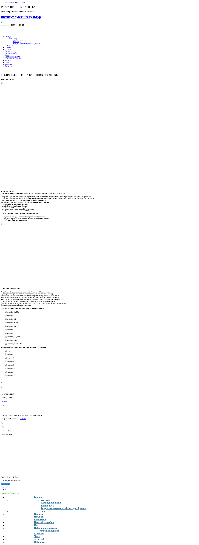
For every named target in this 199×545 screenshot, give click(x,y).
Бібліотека (8, 51)
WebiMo (23, 419)
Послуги (8, 49)
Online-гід (8, 66)
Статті (7, 55)
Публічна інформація (12, 57)
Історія (11, 45)
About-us (8, 60)
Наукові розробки (11, 53)
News (7, 62)
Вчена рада (17, 42)
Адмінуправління (19, 40)
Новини (8, 47)
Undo (16, 477)
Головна (8, 36)
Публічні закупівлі (15, 58)
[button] (25, 292)
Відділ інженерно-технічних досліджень (27, 44)
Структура (13, 38)
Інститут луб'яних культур (21, 17)
